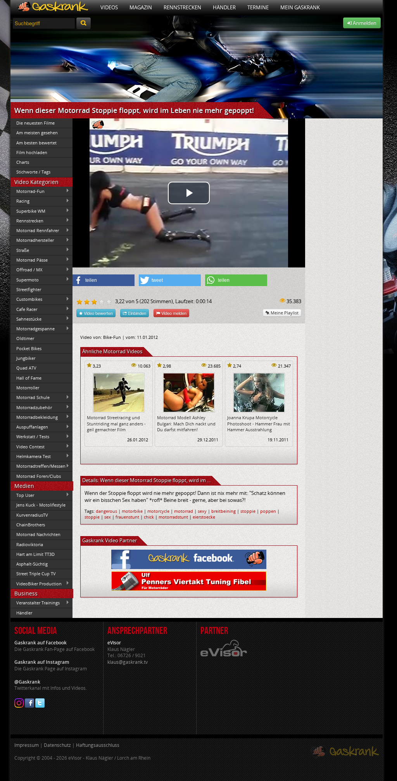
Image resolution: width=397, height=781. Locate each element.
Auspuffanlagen (29, 427)
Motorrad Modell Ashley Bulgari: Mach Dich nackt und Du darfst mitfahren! (186, 423)
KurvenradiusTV (32, 515)
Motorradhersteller (32, 240)
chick (149, 517)
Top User (22, 495)
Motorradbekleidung (34, 417)
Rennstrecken (182, 7)
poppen (268, 511)
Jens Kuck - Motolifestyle (41, 505)
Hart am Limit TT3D (35, 554)
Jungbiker (25, 358)
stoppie (247, 511)
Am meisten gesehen (37, 132)
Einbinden (136, 313)
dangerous (106, 511)
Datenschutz (57, 745)
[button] (103, 280)
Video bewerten (98, 313)
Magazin (140, 7)
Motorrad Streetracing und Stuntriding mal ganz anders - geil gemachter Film (116, 423)
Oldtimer (25, 338)
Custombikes (26, 299)
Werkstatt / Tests (29, 437)
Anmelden (364, 22)
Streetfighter (28, 289)
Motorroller (27, 387)
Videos (109, 7)
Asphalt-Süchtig (32, 564)
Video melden (173, 313)
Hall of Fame (28, 378)
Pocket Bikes (28, 348)
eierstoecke (204, 517)
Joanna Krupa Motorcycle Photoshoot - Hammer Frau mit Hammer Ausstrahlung (258, 423)
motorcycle (158, 511)
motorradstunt (173, 517)
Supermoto (24, 279)
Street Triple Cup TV (36, 573)
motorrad (183, 511)
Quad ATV (26, 368)
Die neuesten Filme (35, 123)
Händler (224, 7)
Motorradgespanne (32, 329)
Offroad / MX (26, 270)
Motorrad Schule (30, 397)
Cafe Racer (23, 309)
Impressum (26, 745)
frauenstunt (127, 517)
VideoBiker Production (36, 583)
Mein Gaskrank (300, 7)
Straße (19, 250)
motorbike (132, 511)
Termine (258, 7)
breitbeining (223, 511)
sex (107, 517)
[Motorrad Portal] (52, 7)
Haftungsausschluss (97, 745)
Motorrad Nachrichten (38, 534)
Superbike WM (27, 211)
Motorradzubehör (31, 407)
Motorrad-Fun (27, 191)
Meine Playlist (284, 313)
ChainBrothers (30, 525)
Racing (19, 201)
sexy (202, 511)
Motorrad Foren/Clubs (38, 476)
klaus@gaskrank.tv (127, 662)
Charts (22, 162)
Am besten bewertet (36, 143)
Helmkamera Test (30, 456)
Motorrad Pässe (29, 260)
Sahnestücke (25, 319)
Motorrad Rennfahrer (34, 230)
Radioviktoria (29, 544)
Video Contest (27, 446)
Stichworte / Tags (33, 172)
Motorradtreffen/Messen (38, 466)
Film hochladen (31, 152)
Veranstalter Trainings (35, 603)
